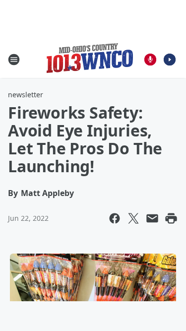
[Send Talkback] (150, 60)
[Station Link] (90, 59)
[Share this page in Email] (152, 218)
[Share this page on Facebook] (115, 218)
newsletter (25, 94)
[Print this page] (171, 218)
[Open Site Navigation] (14, 60)
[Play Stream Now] (170, 60)
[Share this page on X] (133, 218)
